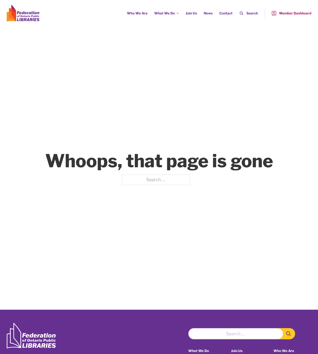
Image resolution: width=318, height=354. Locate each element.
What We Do (164, 13)
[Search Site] (289, 333)
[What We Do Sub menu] (177, 13)
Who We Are (137, 13)
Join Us (191, 13)
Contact (226, 13)
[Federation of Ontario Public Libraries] (31, 336)
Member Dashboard (295, 13)
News (208, 13)
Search (252, 13)
